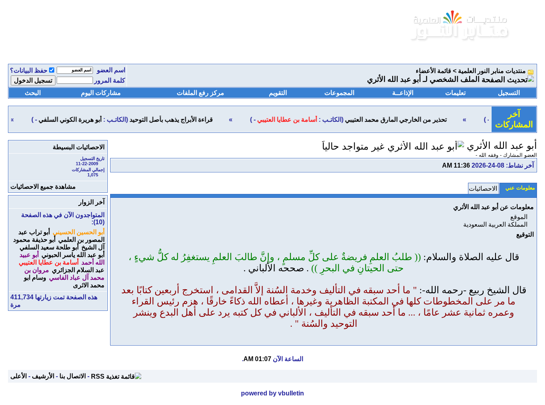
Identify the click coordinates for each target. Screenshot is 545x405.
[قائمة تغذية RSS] (116, 376)
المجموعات (339, 92)
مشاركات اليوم (101, 92)
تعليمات (455, 92)
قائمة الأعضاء (433, 70)
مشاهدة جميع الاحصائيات (43, 186)
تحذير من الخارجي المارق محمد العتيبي (401, 119)
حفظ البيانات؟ (28, 70)
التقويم (278, 92)
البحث (33, 92)
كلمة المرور (109, 80)
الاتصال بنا (72, 376)
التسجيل (509, 92)
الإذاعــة (402, 92)
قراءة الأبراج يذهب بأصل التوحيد (177, 119)
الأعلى (18, 376)
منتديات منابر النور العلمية (492, 70)
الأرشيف (43, 376)
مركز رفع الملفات (200, 92)
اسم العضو (111, 70)
